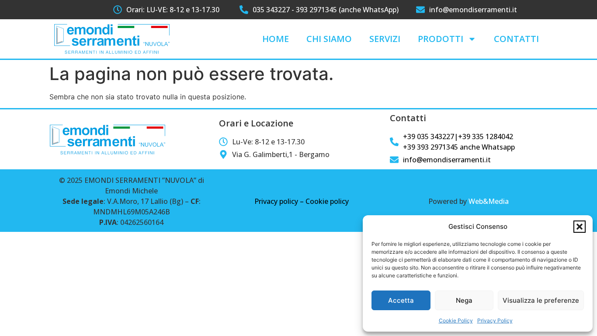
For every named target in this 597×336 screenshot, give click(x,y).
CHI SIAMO (329, 39)
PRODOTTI (440, 39)
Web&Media (489, 201)
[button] (579, 226)
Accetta (401, 300)
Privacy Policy (495, 320)
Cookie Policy (456, 320)
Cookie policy (327, 201)
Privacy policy (276, 201)
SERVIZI (384, 39)
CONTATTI (516, 39)
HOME (275, 39)
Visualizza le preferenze (541, 300)
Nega (464, 300)
